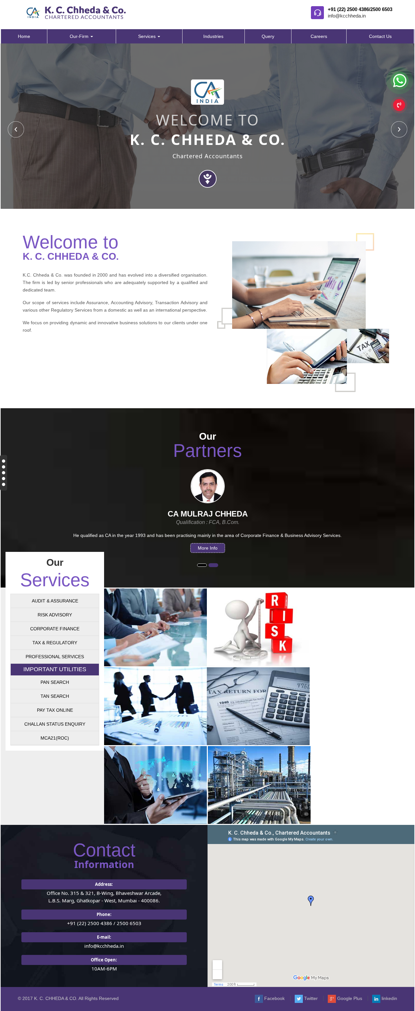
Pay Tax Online (55, 710)
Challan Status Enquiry (54, 724)
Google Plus (349, 998)
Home (24, 36)
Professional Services (55, 656)
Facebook (274, 998)
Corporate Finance (54, 628)
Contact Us (380, 36)
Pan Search (55, 682)
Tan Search (55, 696)
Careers (319, 36)
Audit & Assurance (55, 600)
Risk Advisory (55, 614)
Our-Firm (80, 36)
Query (268, 36)
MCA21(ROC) (55, 738)
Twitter (310, 998)
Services (147, 36)
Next (399, 129)
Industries (213, 36)
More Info (193, 548)
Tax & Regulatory (54, 642)
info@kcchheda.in (347, 15)
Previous (16, 129)
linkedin (388, 998)
